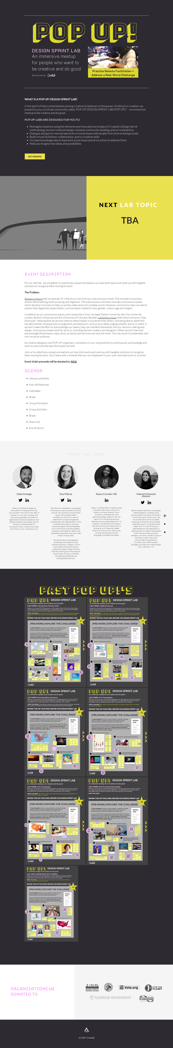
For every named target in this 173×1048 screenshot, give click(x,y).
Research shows (34, 298)
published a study (107, 317)
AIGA (74, 361)
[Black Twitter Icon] (62, 500)
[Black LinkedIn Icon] (106, 500)
